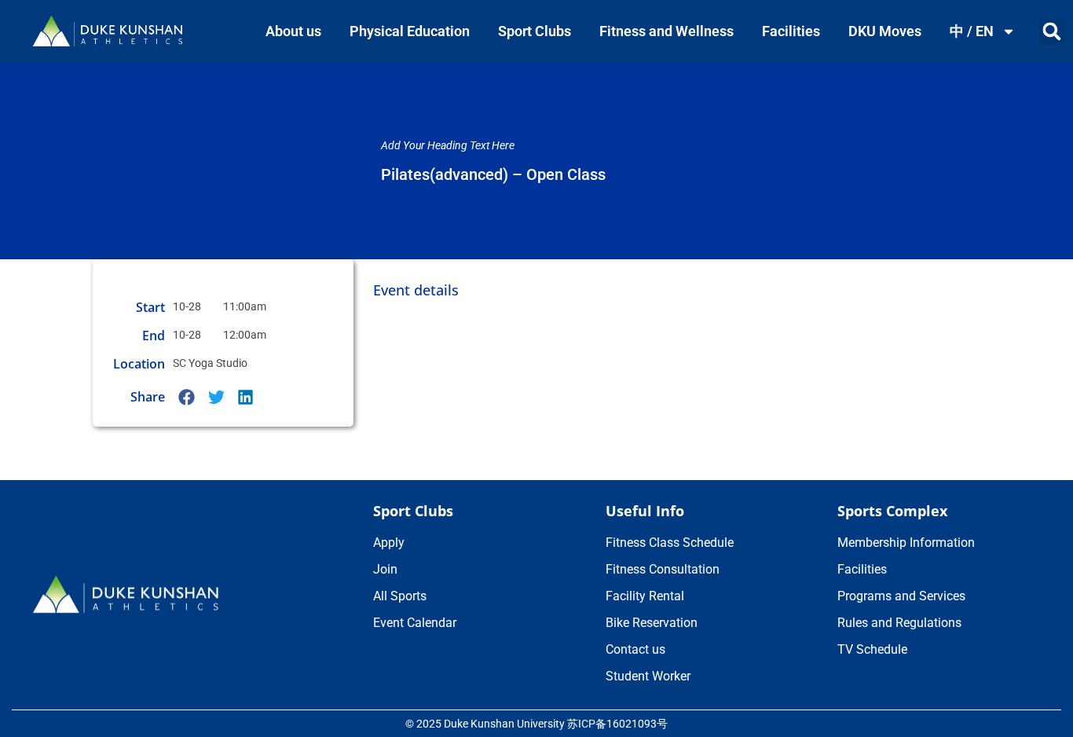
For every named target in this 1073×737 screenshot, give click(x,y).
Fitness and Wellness (666, 31)
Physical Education (410, 31)
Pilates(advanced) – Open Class (493, 174)
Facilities (791, 31)
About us (293, 31)
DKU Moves (884, 31)
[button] (1051, 32)
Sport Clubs (534, 31)
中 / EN (972, 31)
